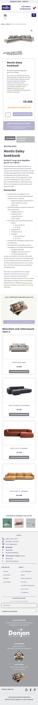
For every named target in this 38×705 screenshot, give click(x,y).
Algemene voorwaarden (27, 585)
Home (3, 24)
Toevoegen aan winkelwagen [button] (19, 371)
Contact (25, 1)
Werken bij (6, 578)
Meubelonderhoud (26, 578)
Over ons (5, 571)
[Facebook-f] (30, 690)
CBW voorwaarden (26, 571)
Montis (8, 24)
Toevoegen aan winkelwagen (22, 114)
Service (23, 575)
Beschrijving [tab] (10, 138)
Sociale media (7, 582)
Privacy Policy (25, 589)
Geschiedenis (6, 575)
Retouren (23, 582)
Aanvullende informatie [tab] (22, 139)
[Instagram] (26, 690)
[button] (5, 15)
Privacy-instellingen (12, 699)
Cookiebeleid (24, 592)
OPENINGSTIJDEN (15, 1)
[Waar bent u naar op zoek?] (34, 15)
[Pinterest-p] (35, 690)
